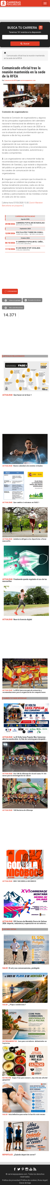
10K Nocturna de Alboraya (23, 810)
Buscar (26, 44)
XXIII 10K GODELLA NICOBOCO (24, 881)
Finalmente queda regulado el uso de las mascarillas (24, 580)
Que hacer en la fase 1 (22, 395)
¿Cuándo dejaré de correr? (24, 1155)
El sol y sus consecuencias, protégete (24, 968)
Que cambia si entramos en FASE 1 (26, 502)
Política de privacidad (11, 1180)
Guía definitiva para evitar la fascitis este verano (27, 1114)
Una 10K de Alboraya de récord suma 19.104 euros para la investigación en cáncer (24, 775)
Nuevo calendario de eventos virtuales (28, 466)
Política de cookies (29, 1180)
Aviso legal (42, 1180)
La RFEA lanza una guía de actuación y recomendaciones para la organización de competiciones (24, 691)
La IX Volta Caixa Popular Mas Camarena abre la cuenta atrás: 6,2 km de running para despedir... (24, 738)
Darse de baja (25, 1183)
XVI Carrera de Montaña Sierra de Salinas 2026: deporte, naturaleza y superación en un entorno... (24, 922)
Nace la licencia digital (22, 619)
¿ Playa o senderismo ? (17, 1005)
